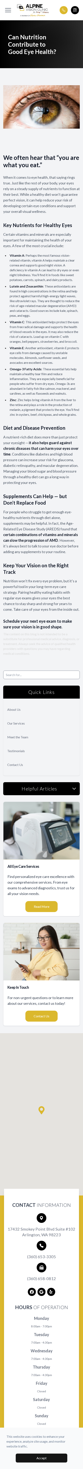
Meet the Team (17, 737)
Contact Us (15, 765)
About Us (14, 709)
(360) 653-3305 (41, 1256)
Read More (41, 906)
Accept (41, 1458)
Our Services (16, 723)
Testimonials (16, 751)
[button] (8, 10)
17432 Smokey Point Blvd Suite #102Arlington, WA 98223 (41, 1232)
